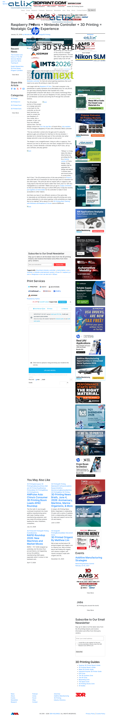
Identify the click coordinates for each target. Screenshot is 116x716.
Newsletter (57, 10)
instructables (61, 270)
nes (68, 270)
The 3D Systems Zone (86, 675)
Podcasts (42, 10)
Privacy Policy (90, 713)
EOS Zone (82, 673)
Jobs (63, 10)
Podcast (35, 694)
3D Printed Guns (16, 108)
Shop (68, 10)
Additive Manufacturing (61, 696)
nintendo (30, 272)
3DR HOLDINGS (55, 713)
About (73, 10)
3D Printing (30, 484)
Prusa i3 (68, 177)
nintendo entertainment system (44, 272)
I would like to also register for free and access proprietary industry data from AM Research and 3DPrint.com (90, 644)
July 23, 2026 (31, 527)
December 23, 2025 (57, 559)
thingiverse (35, 274)
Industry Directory (60, 700)
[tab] (33, 287)
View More (15, 113)
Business (37, 486)
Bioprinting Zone (84, 679)
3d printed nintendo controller (45, 270)
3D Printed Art (15, 102)
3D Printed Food (16, 105)
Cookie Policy (100, 713)
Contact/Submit (82, 10)
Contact (35, 702)
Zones (28, 10)
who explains (66, 126)
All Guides (82, 686)
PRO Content (51, 6)
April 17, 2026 (31, 562)
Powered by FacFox (33, 299)
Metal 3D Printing (37, 490)
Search (92, 10)
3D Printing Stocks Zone (87, 683)
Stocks (36, 492)
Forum (34, 698)
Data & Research (39, 6)
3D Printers (30, 531)
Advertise (61, 6)
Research (34, 10)
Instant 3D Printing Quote (75, 6)
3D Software (61, 486)
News (23, 10)
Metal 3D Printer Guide (86, 669)
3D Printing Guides (87, 662)
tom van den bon (45, 274)
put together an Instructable (36, 190)
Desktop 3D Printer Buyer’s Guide (89, 665)
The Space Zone (84, 681)
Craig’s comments (65, 185)
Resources (49, 10)
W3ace (55, 274)
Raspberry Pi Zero (45, 86)
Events (13, 698)
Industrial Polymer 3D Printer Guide (90, 671)
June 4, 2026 (55, 522)
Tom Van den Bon (45, 126)
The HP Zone (83, 677)
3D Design (14, 98)
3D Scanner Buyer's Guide (87, 667)
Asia (33, 486)
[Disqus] (50, 410)
